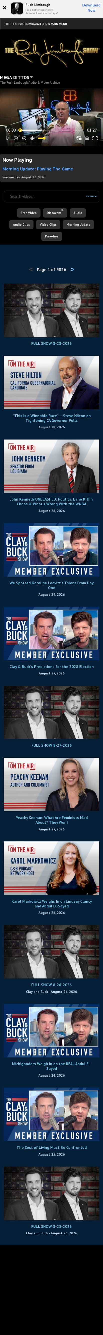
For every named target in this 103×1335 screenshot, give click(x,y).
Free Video (29, 213)
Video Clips (48, 224)
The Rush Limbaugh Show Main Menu (39, 24)
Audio (78, 213)
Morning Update (78, 224)
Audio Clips (21, 224)
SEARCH (91, 196)
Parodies (51, 236)
